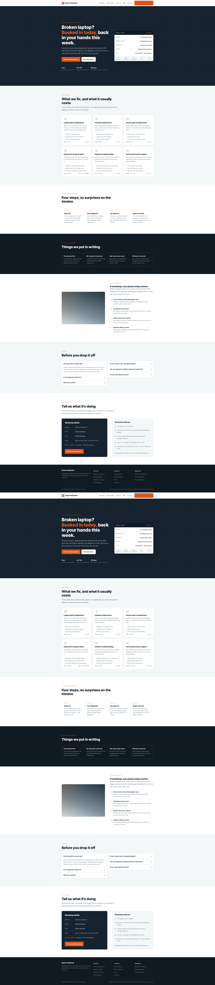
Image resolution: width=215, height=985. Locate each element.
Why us (118, 3)
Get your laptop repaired (143, 3)
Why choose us (118, 477)
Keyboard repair (97, 477)
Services (101, 3)
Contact (129, 3)
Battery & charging (98, 480)
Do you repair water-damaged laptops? (123, 364)
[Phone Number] (80, 431)
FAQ (124, 3)
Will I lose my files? (69, 382)
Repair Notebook (71, 3)
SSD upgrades (97, 482)
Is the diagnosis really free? (72, 377)
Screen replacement (99, 474)
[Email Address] (80, 436)
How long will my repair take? (73, 364)
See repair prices (88, 59)
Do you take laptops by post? (119, 374)
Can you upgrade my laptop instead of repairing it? (126, 369)
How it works (110, 3)
